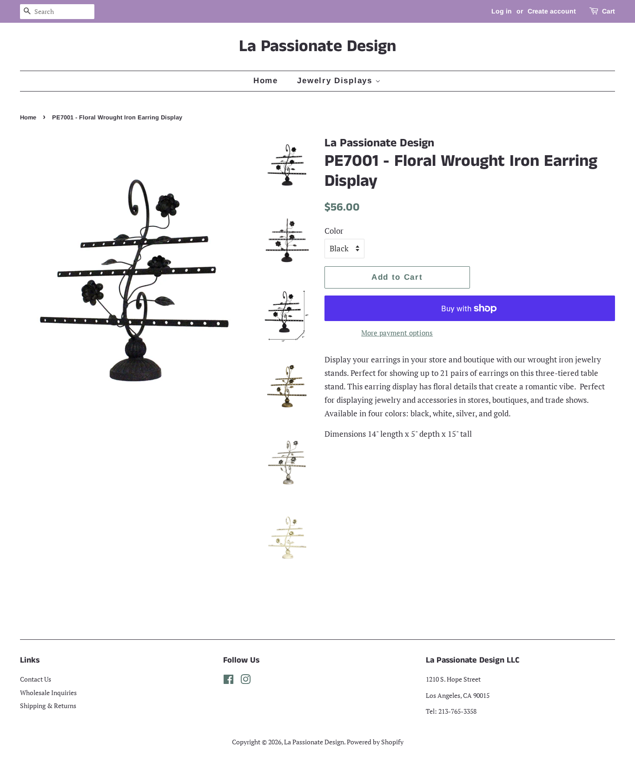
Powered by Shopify (375, 741)
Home (265, 80)
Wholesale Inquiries (48, 692)
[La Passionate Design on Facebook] (228, 681)
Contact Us (35, 679)
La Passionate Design (317, 47)
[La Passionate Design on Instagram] (245, 681)
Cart (608, 11)
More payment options (397, 332)
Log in (501, 11)
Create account (552, 11)
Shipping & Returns (48, 705)
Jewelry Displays (336, 80)
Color (334, 230)
